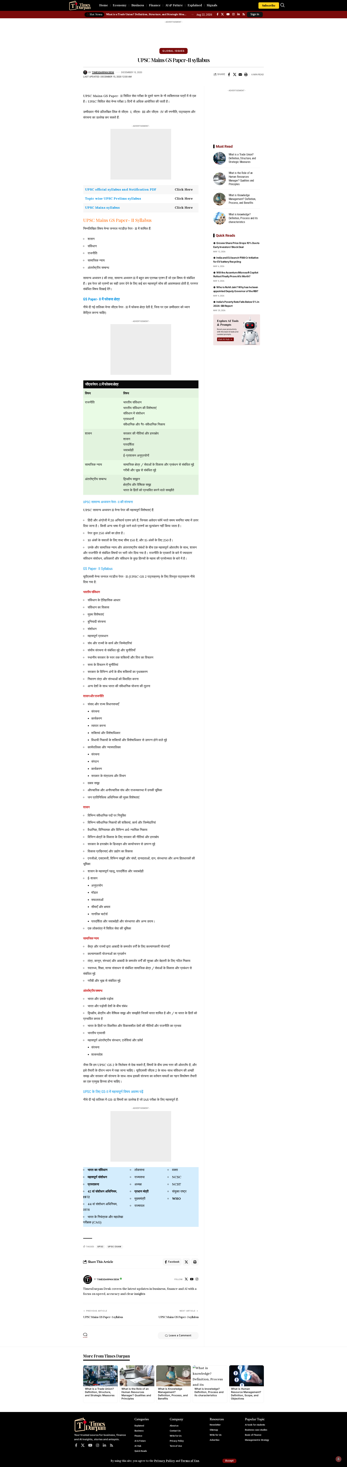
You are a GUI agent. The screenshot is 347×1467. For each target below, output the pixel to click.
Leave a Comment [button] (180, 1335)
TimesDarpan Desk (103, 72)
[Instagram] (233, 14)
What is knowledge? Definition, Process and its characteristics (243, 218)
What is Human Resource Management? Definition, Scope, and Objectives (246, 1393)
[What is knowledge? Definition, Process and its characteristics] (219, 218)
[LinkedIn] (238, 14)
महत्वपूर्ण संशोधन (97, 1177)
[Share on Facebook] (229, 74)
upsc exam (114, 1246)
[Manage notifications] (338, 1459)
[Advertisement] (173, 33)
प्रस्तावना (93, 1184)
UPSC (100, 1246)
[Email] (240, 74)
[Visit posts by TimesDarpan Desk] (87, 1279)
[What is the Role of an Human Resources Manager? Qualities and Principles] (219, 178)
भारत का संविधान (97, 1170)
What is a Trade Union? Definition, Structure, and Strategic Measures (146, 14)
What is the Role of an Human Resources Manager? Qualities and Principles (136, 1393)
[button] (229, 1461)
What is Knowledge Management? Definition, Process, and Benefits (242, 199)
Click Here (184, 189)
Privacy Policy (164, 1460)
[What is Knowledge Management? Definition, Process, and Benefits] (219, 199)
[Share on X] (234, 74)
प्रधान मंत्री (141, 1191)
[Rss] (243, 14)
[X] (222, 14)
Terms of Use (190, 1460)
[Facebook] (217, 14)
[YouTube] (228, 14)
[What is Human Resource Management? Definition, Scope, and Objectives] (246, 1375)
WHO (176, 1198)
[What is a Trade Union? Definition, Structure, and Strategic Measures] (219, 158)
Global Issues (173, 50)
